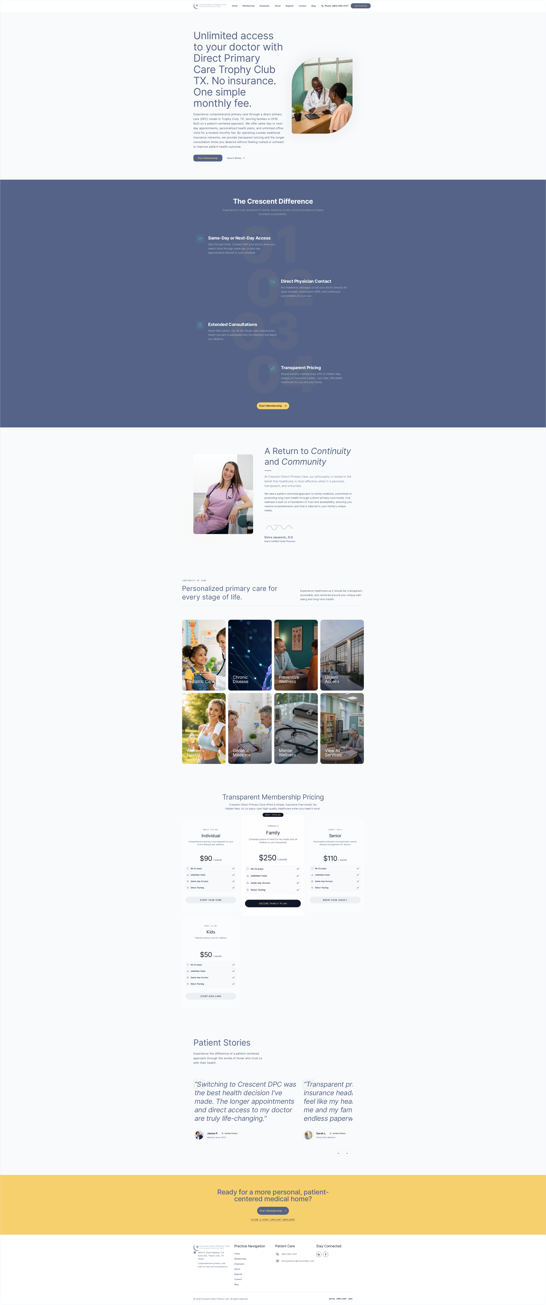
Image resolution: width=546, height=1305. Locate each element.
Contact (302, 6)
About (278, 6)
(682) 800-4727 (289, 1254)
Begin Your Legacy (335, 900)
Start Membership (208, 158)
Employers (265, 6)
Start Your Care (211, 900)
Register (290, 6)
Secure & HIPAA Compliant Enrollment (273, 1219)
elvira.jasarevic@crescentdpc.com (297, 1261)
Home (234, 6)
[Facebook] (325, 1254)
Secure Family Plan (273, 903)
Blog (313, 6)
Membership (249, 6)
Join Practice (360, 6)
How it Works (234, 158)
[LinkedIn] (318, 1254)
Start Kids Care (210, 996)
